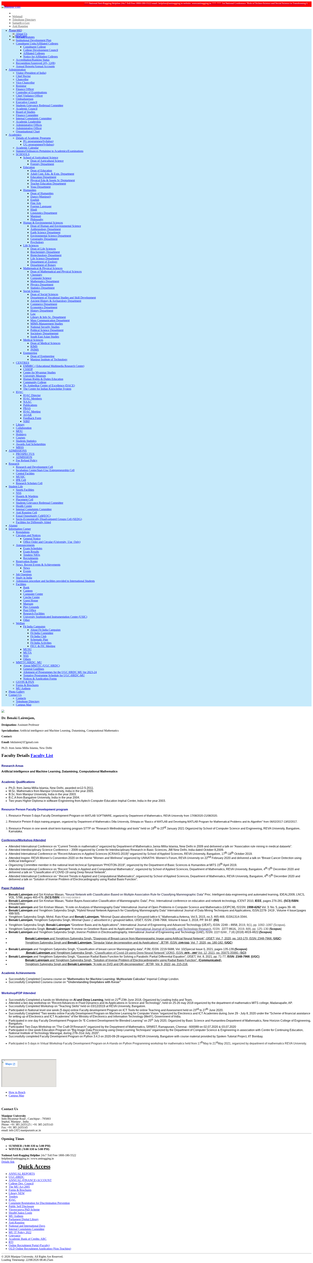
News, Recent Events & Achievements (38, 564)
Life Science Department (44, 258)
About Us (21, 33)
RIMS (33, 346)
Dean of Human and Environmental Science (55, 225)
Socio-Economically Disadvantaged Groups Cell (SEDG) (49, 519)
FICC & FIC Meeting (42, 646)
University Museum (34, 375)
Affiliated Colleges (34, 53)
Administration (17, 69)
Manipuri (35, 216)
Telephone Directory (24, 19)
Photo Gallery (17, 691)
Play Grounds (31, 607)
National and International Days (27, 1225)
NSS (18, 493)
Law (33, 313)
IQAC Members (32, 398)
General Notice (32, 538)
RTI (11, 1242)
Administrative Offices (29, 124)
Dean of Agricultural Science (47, 160)
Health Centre (24, 506)
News (26, 567)
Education (29, 167)
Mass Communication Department (50, 320)
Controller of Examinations (31, 92)
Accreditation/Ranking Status (32, 59)
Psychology (37, 242)
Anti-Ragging (16, 1222)
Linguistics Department (43, 212)
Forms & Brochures (27, 685)
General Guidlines (33, 668)
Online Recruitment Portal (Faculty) (29, 1245)
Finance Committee (27, 115)
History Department (41, 310)
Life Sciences (31, 245)
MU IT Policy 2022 (20, 1232)
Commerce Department (43, 304)
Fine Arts (35, 203)
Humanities (29, 190)
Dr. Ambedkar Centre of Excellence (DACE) (49, 385)
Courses (20, 437)
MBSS (20, 447)
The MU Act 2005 (19, 1186)
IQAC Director (32, 395)
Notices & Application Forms (40, 678)
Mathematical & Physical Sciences (42, 268)
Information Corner (20, 528)
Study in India (24, 577)
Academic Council (26, 108)
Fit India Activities (40, 642)
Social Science (31, 291)
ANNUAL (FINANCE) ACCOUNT (30, 1180)
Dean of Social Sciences (44, 294)
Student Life (16, 486)
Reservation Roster (27, 561)
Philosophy (36, 219)
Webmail (17, 16)
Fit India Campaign (34, 626)
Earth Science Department (45, 232)
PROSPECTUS (25, 453)
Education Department (43, 177)
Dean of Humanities (41, 193)
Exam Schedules (32, 548)
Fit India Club (38, 636)
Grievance (14, 1235)
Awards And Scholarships (31, 444)
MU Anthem (23, 688)
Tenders (13, 1196)
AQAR (27, 414)
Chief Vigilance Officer (29, 95)
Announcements (25, 545)
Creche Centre (31, 597)
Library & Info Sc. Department (48, 317)
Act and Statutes (25, 37)
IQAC (19, 392)
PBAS (27, 408)
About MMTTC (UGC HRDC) (41, 665)
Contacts (21, 698)
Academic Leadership (28, 121)
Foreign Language (40, 206)
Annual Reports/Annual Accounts (35, 66)
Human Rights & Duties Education (43, 379)
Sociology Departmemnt (44, 333)
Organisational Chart (28, 131)
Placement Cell (24, 499)
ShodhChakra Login (20, 1212)
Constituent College (34, 46)
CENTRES (22, 362)
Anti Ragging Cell (26, 512)
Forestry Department (42, 164)
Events (27, 571)
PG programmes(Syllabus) (38, 141)
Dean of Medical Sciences (45, 343)
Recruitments (30, 558)
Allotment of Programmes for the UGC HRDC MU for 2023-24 (60, 672)
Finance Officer (25, 89)
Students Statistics (26, 440)
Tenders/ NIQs (31, 554)
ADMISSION (24, 457)
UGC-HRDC (16, 1176)
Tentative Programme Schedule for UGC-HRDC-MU (54, 675)
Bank (26, 587)
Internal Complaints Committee (34, 118)
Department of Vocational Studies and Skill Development (63, 297)
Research (14, 463)
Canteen (28, 590)
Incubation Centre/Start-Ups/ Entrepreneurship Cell (45, 470)
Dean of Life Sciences (43, 248)
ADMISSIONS (18, 450)
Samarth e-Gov (21, 22)
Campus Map (23, 704)
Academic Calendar (27, 147)
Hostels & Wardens (27, 496)
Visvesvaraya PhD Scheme (24, 1209)
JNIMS (34, 349)
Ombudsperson (24, 98)
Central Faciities (25, 473)
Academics (15, 134)
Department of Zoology (43, 261)
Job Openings (24, 574)
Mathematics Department (44, 281)
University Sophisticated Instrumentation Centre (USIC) (55, 616)
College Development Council (40, 50)
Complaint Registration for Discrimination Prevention (39, 1203)
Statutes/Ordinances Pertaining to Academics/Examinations (49, 151)
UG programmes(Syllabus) (38, 144)
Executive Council (26, 102)
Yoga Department (40, 186)
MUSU (27, 649)
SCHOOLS (23, 154)
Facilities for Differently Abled (33, 522)
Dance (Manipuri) (40, 196)
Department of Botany (43, 265)
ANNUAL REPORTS (22, 1173)
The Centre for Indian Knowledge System (47, 388)
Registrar (21, 85)
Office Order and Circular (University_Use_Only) (51, 541)
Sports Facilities (25, 489)
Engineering (30, 352)
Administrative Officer (29, 128)
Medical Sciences (33, 339)
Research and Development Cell (34, 466)
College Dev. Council (21, 1183)
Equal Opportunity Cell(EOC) (33, 515)
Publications (30, 405)
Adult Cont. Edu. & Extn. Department (52, 173)
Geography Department (43, 238)
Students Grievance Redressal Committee (39, 105)
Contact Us (15, 694)
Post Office (29, 610)
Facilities (21, 584)
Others (27, 659)
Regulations (23, 532)
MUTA (27, 652)
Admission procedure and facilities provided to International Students (55, 580)
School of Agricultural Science (40, 157)
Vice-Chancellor (25, 82)
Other (26, 620)
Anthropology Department (45, 229)
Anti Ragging (20, 26)
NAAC (27, 401)
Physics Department (41, 284)
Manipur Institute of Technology (48, 359)
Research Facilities (34, 613)
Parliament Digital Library (24, 1219)
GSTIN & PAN (25, 681)
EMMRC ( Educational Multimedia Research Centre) (53, 366)
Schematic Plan (39, 639)
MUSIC (20, 476)
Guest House (30, 600)
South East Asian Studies (44, 336)
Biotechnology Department (45, 255)
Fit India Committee (41, 633)
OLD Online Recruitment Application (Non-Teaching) (40, 1248)
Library (20, 424)
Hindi (33, 209)
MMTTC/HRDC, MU (29, 662)
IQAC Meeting (32, 411)
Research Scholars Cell (29, 483)
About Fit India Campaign (45, 629)
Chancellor (22, 79)
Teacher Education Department (48, 183)
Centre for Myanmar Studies (39, 372)
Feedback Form (32, 418)
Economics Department (43, 307)
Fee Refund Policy (26, 460)
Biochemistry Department (45, 252)
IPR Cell (21, 479)
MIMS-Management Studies (46, 323)
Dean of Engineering (42, 356)
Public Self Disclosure (21, 1206)
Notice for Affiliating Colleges (40, 56)
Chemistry (36, 274)
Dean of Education (41, 170)
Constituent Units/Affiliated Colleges (37, 43)
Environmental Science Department (50, 235)
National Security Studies (44, 326)
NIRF (26, 421)
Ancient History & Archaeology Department (55, 300)
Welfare (20, 623)
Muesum (28, 603)
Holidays (21, 434)
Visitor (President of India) (31, 72)
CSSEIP (28, 369)
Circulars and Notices (28, 535)
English (34, 199)
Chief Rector (23, 76)
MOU (19, 431)
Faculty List (42, 755)
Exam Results (31, 551)
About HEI (15, 30)
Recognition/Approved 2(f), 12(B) (35, 63)
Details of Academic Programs (33, 138)
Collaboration (24, 427)
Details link (7, 1161)
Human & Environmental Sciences (43, 222)
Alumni (13, 525)
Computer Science (40, 278)
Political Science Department (46, 330)
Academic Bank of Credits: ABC (28, 1238)
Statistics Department (42, 287)
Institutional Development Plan (33, 40)
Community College (34, 382)
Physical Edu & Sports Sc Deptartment (52, 180)
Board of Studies (25, 111)
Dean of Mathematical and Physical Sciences (56, 271)
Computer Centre (33, 593)
